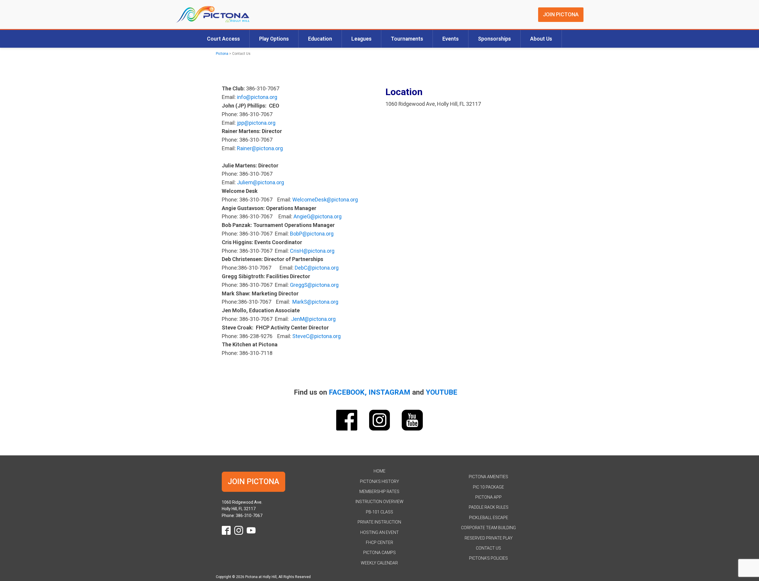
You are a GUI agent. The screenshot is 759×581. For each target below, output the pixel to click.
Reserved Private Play (489, 538)
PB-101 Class (379, 512)
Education (320, 39)
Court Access (223, 39)
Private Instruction (379, 522)
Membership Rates (379, 491)
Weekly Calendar (379, 563)
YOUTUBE (441, 392)
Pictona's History (379, 481)
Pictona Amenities (488, 476)
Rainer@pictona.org (260, 148)
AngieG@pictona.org (318, 216)
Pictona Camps (379, 552)
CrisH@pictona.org (312, 251)
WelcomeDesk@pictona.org (325, 199)
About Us (541, 39)
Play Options (274, 39)
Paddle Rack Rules (488, 507)
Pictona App (488, 497)
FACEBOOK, (348, 392)
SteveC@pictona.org (316, 336)
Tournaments (407, 39)
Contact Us (488, 548)
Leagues (361, 39)
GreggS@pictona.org (314, 285)
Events (450, 39)
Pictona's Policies (488, 558)
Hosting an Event (379, 532)
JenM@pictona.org (313, 319)
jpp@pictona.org (256, 123)
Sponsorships (494, 39)
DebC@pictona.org (317, 268)
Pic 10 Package (488, 487)
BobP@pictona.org (312, 234)
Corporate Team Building (488, 527)
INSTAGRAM (389, 392)
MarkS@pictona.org (315, 302)
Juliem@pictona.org (260, 182)
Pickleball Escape (488, 517)
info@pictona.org (257, 97)
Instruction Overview (379, 501)
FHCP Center (379, 542)
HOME (379, 471)
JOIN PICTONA (561, 14)
